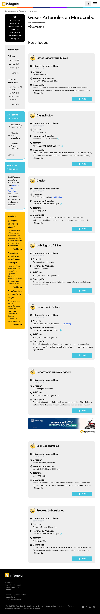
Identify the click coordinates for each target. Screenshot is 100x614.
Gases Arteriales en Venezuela (15, 11)
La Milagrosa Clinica (48, 245)
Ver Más (11, 155)
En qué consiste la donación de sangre (15, 294)
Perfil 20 (12, 93)
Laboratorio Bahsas (48, 307)
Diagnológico (44, 115)
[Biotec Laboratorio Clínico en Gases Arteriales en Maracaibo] (32, 58)
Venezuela (16, 185)
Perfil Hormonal (12, 97)
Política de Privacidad (32, 609)
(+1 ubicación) (56, 197)
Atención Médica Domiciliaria (15, 135)
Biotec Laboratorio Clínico (52, 57)
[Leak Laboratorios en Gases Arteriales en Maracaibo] (32, 445)
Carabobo (12, 60)
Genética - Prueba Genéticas (15, 146)
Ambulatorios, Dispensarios (16, 126)
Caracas (12, 64)
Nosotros (8, 582)
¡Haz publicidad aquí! (13, 585)
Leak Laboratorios (47, 445)
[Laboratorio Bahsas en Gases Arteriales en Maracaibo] (32, 307)
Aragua (11, 68)
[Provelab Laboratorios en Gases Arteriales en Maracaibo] (32, 510)
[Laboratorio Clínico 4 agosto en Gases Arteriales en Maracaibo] (32, 371)
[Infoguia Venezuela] (10, 3)
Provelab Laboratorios (50, 510)
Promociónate (10, 597)
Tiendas (8, 590)
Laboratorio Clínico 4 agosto (53, 372)
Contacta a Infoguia (12, 587)
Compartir (37, 26)
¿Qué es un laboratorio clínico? (13, 223)
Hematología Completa (14, 88)
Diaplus (41, 180)
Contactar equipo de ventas (15, 595)
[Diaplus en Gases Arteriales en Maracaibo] (32, 180)
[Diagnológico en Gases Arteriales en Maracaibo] (32, 115)
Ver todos (15, 73)
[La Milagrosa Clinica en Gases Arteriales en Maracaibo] (32, 245)
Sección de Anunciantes (13, 600)
